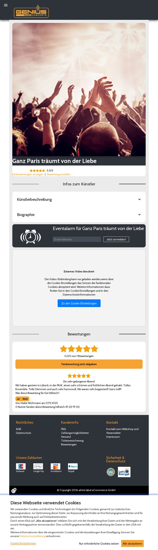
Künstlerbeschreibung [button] (34, 199)
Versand (66, 436)
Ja (18, 399)
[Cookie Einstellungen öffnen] (13, 490)
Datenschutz (23, 433)
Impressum (113, 436)
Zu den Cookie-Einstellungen (79, 303)
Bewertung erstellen (59, 174)
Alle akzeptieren (132, 543)
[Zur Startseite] (31, 10)
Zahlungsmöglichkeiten (75, 433)
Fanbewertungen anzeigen (27, 174)
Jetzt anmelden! (116, 239)
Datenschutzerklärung (32, 536)
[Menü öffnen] (6, 5)
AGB (18, 429)
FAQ (63, 429)
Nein (25, 399)
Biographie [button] (25, 214)
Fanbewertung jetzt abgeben (79, 364)
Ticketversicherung (72, 440)
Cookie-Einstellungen (23, 543)
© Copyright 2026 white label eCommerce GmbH (86, 490)
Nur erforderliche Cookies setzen (99, 543)
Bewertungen (69, 444)
